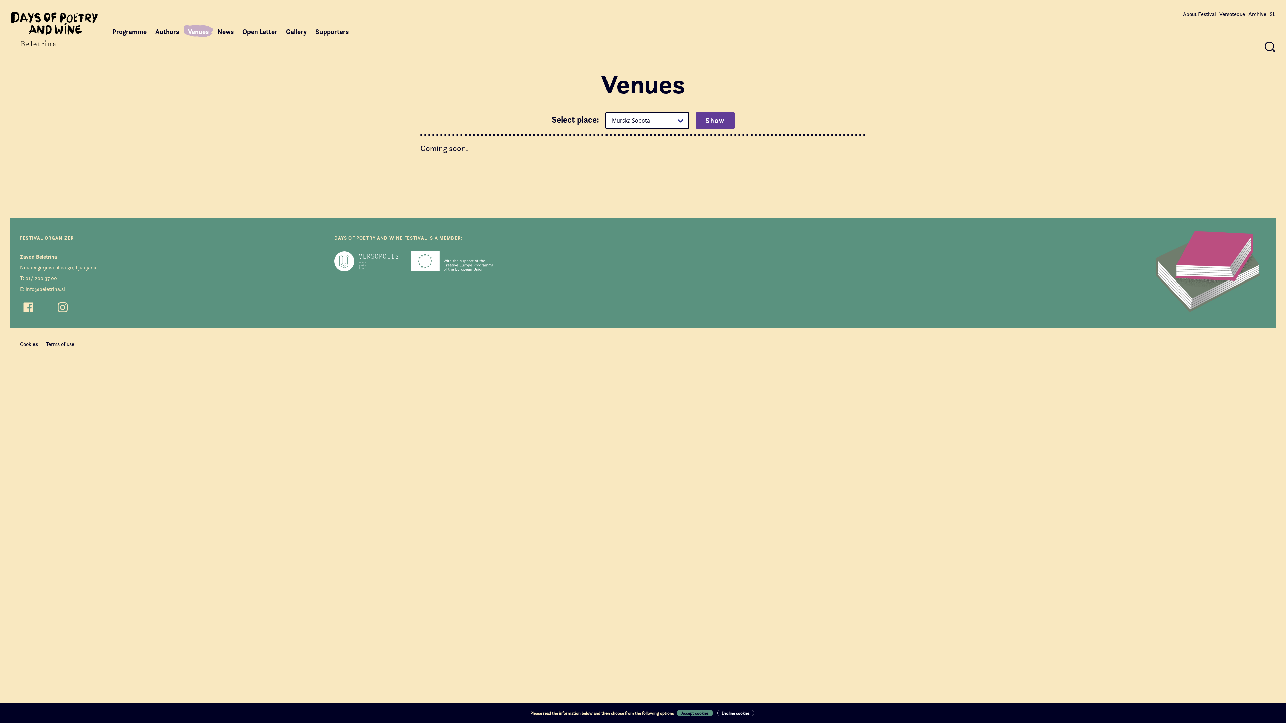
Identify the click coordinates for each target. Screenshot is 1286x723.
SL (1272, 14)
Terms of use (60, 344)
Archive (1257, 14)
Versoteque (1232, 14)
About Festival (1199, 14)
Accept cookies (695, 713)
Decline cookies (736, 713)
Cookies (29, 344)
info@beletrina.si (45, 289)
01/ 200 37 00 (41, 278)
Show (715, 120)
